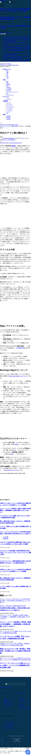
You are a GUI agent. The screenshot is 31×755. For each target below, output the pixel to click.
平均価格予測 (20, 348)
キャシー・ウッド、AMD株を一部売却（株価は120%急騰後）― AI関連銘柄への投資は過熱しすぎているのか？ (17, 50)
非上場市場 (9, 88)
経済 (7, 76)
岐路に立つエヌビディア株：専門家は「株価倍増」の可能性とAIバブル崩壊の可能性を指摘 (15, 651)
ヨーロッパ (9, 99)
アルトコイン (9, 104)
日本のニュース (7, 69)
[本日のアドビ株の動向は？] (8, 139)
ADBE (13, 146)
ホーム (2, 126)
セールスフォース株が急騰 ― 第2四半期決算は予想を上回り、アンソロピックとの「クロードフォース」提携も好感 (15, 552)
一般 (7, 78)
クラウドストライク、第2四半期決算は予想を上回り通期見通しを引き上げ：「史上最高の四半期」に (15, 562)
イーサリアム (9, 110)
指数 (7, 72)
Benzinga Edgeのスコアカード (18, 376)
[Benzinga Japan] (9, 65)
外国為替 (8, 119)
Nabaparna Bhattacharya (9, 138)
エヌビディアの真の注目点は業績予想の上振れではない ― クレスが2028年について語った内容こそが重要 (15, 543)
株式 (7, 70)
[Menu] (0, 123)
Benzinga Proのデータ (11, 470)
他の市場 (8, 90)
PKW (11, 454)
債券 (7, 73)
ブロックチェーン (10, 107)
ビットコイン (9, 105)
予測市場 (8, 87)
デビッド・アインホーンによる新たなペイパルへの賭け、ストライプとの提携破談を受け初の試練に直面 (15, 665)
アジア (7, 98)
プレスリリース (10, 95)
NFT (7, 113)
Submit (27, 748)
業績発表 (8, 84)
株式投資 (8, 117)
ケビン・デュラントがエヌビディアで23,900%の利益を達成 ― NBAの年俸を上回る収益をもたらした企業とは (15, 532)
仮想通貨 (5, 101)
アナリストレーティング (12, 92)
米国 (4, 79)
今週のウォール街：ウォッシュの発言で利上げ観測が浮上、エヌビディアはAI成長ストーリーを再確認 (15, 9)
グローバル (6, 96)
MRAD (17, 444)
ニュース (8, 102)
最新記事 (5, 538)
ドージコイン (9, 108)
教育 (4, 114)
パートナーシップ (20, 693)
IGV (14, 450)
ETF (7, 75)
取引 (7, 93)
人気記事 (5, 537)
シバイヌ (8, 111)
